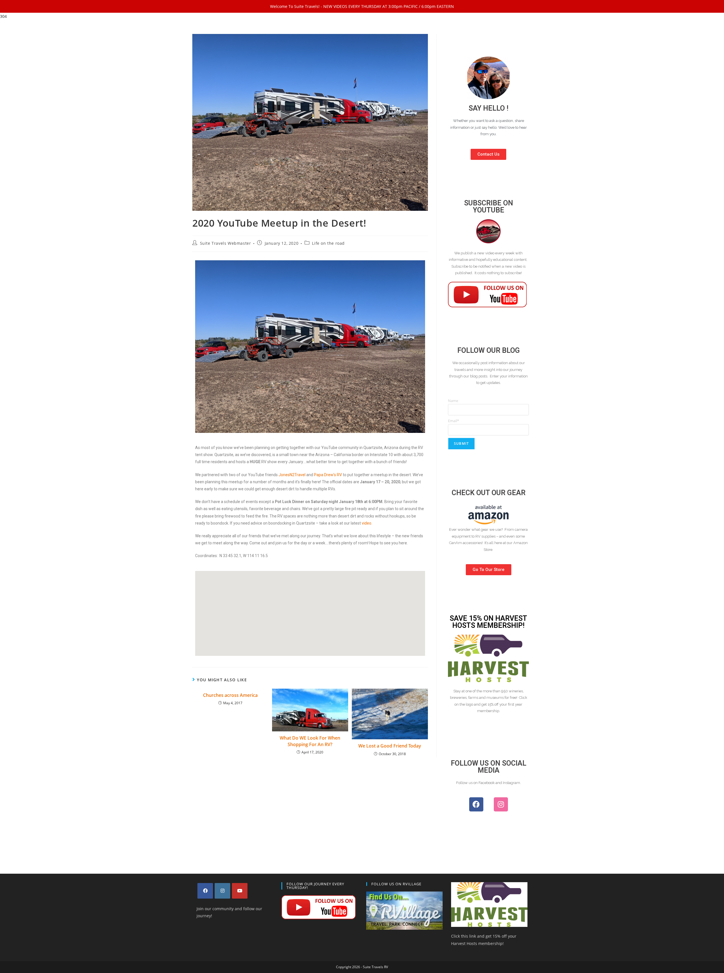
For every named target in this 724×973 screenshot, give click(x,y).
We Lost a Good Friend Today (389, 746)
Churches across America (230, 695)
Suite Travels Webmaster (225, 243)
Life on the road (328, 243)
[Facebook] (476, 804)
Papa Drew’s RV (328, 474)
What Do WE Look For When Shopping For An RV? (310, 741)
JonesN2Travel (292, 474)
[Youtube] (239, 891)
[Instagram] (501, 804)
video (366, 523)
